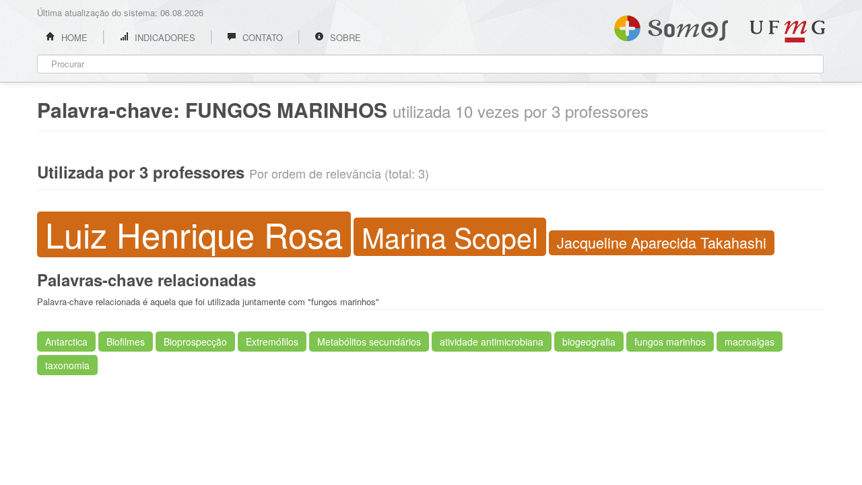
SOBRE (344, 37)
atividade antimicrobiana (491, 341)
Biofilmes (125, 341)
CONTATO (261, 37)
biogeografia (589, 341)
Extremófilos (272, 341)
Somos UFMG (671, 25)
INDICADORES (163, 37)
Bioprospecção (195, 341)
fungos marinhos (670, 341)
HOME (73, 37)
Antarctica (66, 341)
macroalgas (749, 341)
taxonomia (67, 365)
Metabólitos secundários (369, 341)
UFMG (787, 31)
